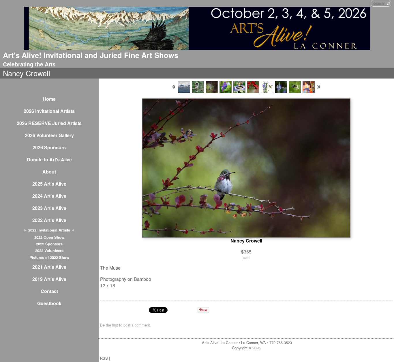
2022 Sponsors (49, 244)
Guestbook (49, 303)
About (49, 171)
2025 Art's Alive (49, 183)
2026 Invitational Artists (49, 111)
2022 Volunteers (49, 250)
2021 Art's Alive (49, 267)
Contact (49, 291)
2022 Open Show (49, 237)
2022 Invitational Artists (49, 230)
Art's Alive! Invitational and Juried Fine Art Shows (90, 55)
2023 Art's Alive (49, 208)
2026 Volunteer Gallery (49, 135)
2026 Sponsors (49, 147)
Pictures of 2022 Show (49, 257)
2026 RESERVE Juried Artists (49, 123)
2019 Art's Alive (49, 279)
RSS (104, 358)
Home (49, 99)
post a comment (136, 325)
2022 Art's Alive (49, 220)
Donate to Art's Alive (49, 159)
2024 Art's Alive (49, 196)
